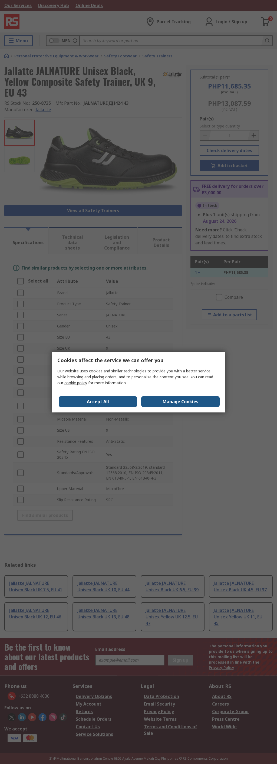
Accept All (98, 402)
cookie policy (75, 382)
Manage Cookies (180, 402)
